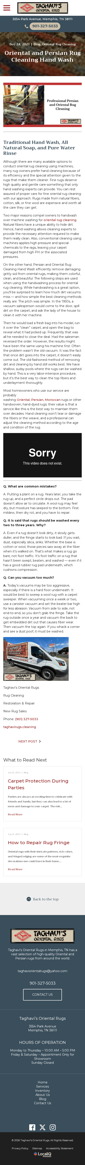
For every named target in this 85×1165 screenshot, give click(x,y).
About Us (43, 1095)
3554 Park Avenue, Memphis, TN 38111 (42, 19)
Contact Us (42, 995)
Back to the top (46, 899)
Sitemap (37, 1148)
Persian (37, 400)
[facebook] (32, 1127)
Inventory (42, 1091)
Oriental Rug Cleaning (59, 44)
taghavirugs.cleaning (19, 727)
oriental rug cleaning (60, 220)
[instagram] (53, 1127)
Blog (36, 44)
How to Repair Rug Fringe (39, 842)
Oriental (23, 400)
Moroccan (53, 400)
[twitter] (42, 1127)
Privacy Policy (20, 1148)
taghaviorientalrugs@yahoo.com (42, 971)
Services (42, 1086)
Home (43, 1082)
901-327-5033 (43, 983)
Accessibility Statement (59, 1148)
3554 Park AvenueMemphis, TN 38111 (42, 1028)
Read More (15, 814)
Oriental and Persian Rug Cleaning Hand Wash (43, 56)
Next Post (27, 741)
